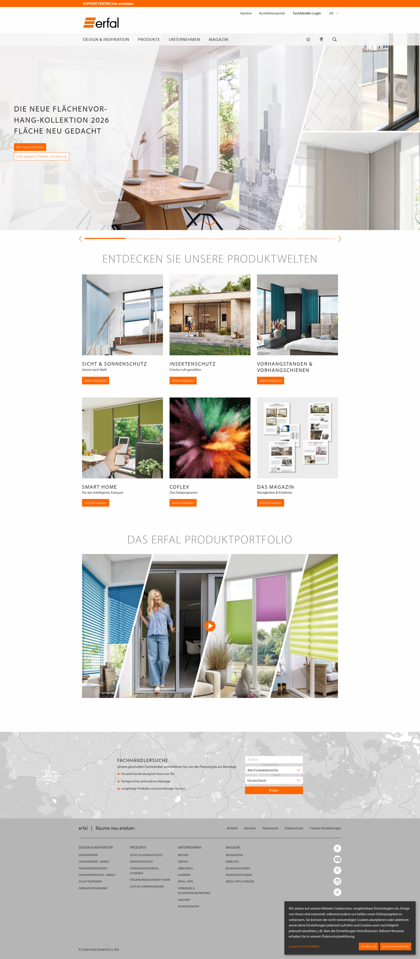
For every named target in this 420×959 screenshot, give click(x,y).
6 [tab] (314, 238)
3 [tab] (189, 238)
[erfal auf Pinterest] (337, 870)
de (331, 13)
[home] (101, 23)
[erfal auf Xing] (337, 892)
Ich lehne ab (368, 946)
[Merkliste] (308, 39)
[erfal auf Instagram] (337, 881)
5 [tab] (273, 238)
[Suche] (334, 39)
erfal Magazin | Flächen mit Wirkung (41, 156)
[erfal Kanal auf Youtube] (337, 859)
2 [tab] (147, 238)
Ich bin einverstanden (395, 946)
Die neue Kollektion (30, 147)
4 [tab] (231, 238)
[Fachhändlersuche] (321, 39)
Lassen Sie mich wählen (304, 946)
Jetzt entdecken (95, 380)
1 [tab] (105, 238)
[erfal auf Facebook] (337, 848)
